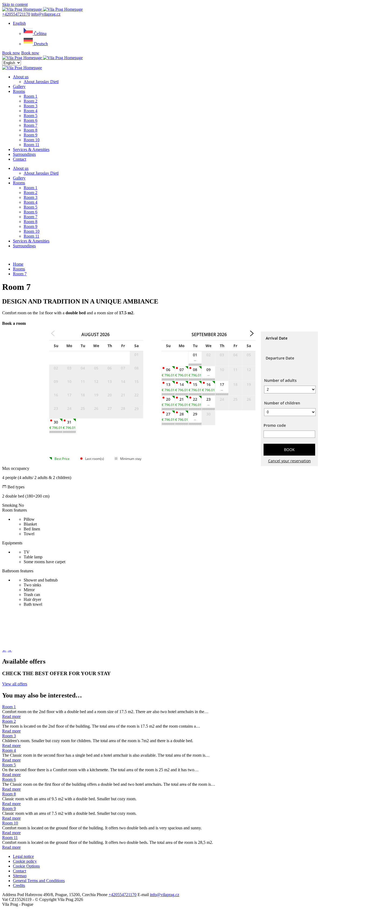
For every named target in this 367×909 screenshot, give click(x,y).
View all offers (14, 684)
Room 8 (30, 130)
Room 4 (30, 110)
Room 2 (30, 101)
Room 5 (30, 115)
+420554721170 (16, 14)
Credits (19, 885)
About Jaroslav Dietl (41, 81)
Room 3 (30, 106)
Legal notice (23, 856)
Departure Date (280, 358)
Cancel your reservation (289, 460)
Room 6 (30, 120)
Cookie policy (25, 861)
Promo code (275, 425)
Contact (19, 159)
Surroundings (24, 154)
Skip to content (15, 4)
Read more (11, 716)
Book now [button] (11, 53)
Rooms (19, 91)
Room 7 (30, 125)
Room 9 (30, 135)
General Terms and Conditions (39, 880)
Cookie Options (26, 866)
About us (20, 77)
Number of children (282, 403)
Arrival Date (276, 338)
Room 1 (30, 96)
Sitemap (20, 875)
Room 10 (31, 140)
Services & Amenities (31, 149)
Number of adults (280, 380)
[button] (19, 23)
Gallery (19, 86)
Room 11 (31, 144)
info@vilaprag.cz (45, 14)
